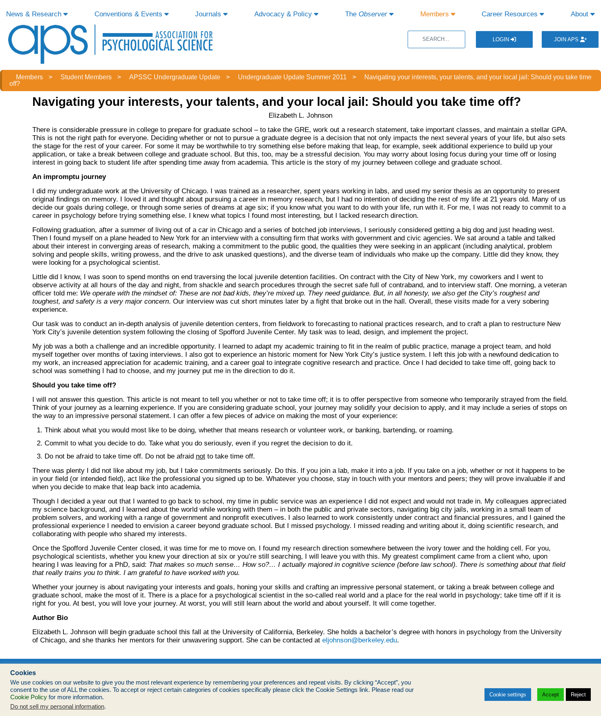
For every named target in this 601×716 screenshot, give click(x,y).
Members (435, 14)
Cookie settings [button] (507, 694)
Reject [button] (578, 694)
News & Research (34, 14)
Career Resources (511, 14)
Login (502, 39)
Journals (209, 14)
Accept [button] (550, 694)
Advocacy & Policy (284, 14)
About (580, 14)
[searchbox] (436, 39)
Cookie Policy (28, 697)
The (366, 14)
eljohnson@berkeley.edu (359, 640)
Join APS (567, 39)
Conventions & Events (129, 14)
